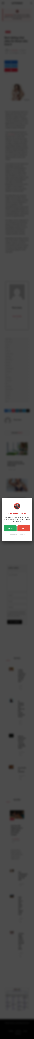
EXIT (23, 528)
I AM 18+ (10, 528)
